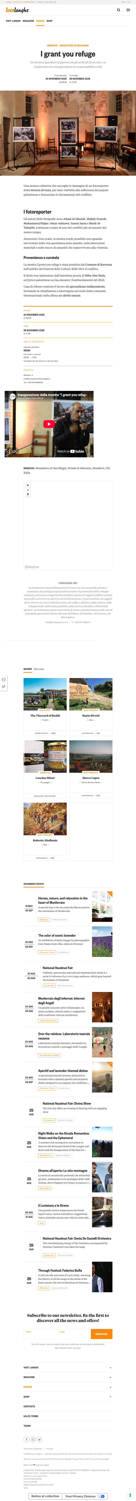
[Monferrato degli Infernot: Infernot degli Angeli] (102, 1007)
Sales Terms (31, 1416)
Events (17, 2)
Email (62, 1331)
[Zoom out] (27, 490)
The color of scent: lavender (57, 935)
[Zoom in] (27, 485)
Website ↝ (28, 375)
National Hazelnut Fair (58, 967)
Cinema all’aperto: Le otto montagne (62, 1170)
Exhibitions (28, 2)
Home (8, 2)
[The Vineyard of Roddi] (45, 694)
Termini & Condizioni (33, 1448)
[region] (68, 525)
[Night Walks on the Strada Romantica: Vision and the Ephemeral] (102, 1142)
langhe (17, 10)
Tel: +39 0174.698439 (33, 382)
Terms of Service (96, 1459)
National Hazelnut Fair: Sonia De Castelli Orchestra (77, 1238)
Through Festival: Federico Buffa (60, 1270)
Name (28, 1331)
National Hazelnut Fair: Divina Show (67, 1103)
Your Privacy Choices (80, 1496)
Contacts (29, 1406)
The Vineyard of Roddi (45, 715)
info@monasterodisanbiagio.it (37, 378)
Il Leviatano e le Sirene (53, 1205)
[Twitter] (3, 686)
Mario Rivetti (91, 715)
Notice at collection (45, 1496)
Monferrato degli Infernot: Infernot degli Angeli (61, 1000)
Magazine (28, 20)
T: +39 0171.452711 (81, 622)
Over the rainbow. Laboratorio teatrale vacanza (64, 1035)
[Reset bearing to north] (27, 494)
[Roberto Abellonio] (45, 819)
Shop (49, 20)
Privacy (49, 1448)
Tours (27, 1425)
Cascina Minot (45, 778)
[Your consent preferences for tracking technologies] (130, 1495)
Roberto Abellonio (45, 840)
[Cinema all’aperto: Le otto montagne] (102, 1177)
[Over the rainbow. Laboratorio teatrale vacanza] (102, 1042)
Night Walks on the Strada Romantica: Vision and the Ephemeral (63, 1135)
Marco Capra (90, 778)
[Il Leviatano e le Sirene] (102, 1212)
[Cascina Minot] (45, 756)
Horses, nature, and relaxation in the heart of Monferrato (63, 900)
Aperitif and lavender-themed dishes (63, 1070)
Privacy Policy (78, 1459)
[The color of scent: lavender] (102, 941)
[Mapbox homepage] (32, 567)
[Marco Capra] (90, 756)
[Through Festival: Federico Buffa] (102, 1277)
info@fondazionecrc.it (56, 622)
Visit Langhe (13, 20)
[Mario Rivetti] (90, 694)
